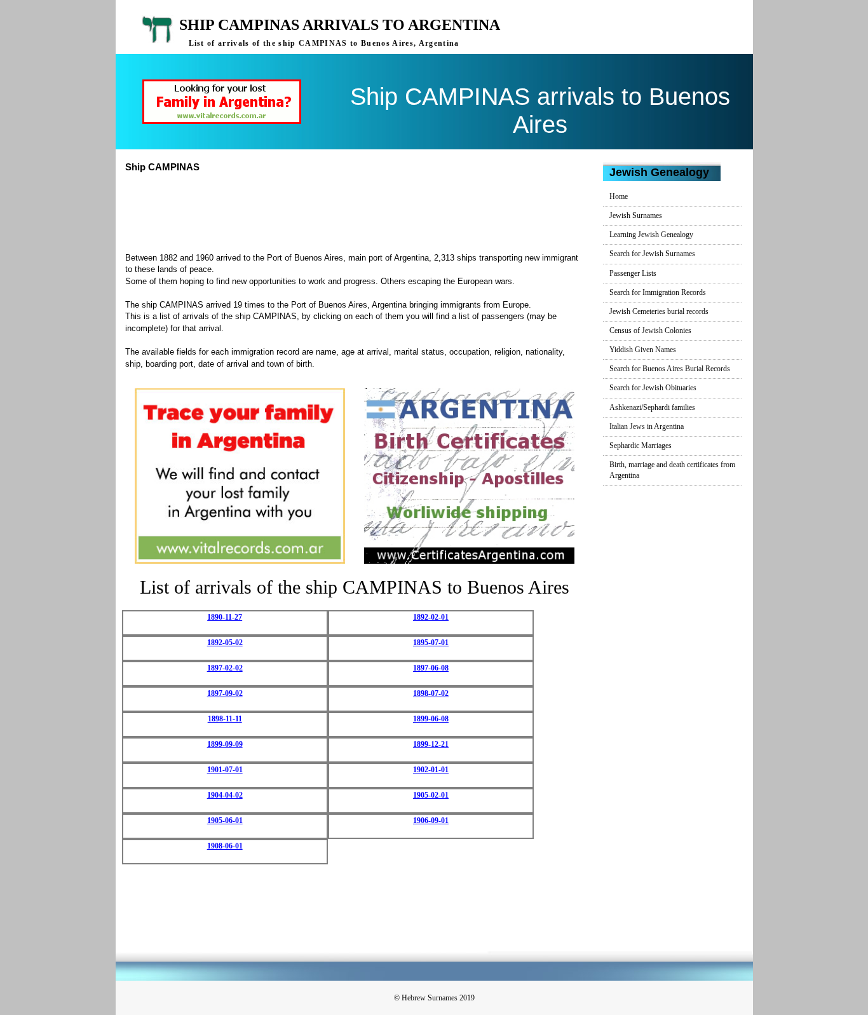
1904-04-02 (225, 795)
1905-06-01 (225, 820)
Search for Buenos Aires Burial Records (669, 368)
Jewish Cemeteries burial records (659, 311)
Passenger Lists (632, 273)
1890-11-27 (224, 617)
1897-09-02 (225, 693)
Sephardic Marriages (640, 445)
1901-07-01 (225, 769)
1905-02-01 (431, 795)
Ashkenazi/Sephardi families (652, 407)
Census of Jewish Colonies (650, 330)
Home (618, 196)
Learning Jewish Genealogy (651, 234)
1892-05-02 (225, 642)
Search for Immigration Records (657, 292)
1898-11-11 (225, 718)
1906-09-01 (431, 820)
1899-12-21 (431, 744)
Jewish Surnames (635, 215)
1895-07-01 (431, 642)
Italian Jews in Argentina (646, 426)
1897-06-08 (431, 668)
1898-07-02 (431, 693)
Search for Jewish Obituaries (652, 387)
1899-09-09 (225, 744)
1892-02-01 (431, 617)
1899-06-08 (431, 718)
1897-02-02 (225, 668)
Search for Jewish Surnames (652, 253)
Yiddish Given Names (642, 349)
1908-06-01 (225, 845)
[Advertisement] (359, 211)
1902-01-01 (431, 769)
